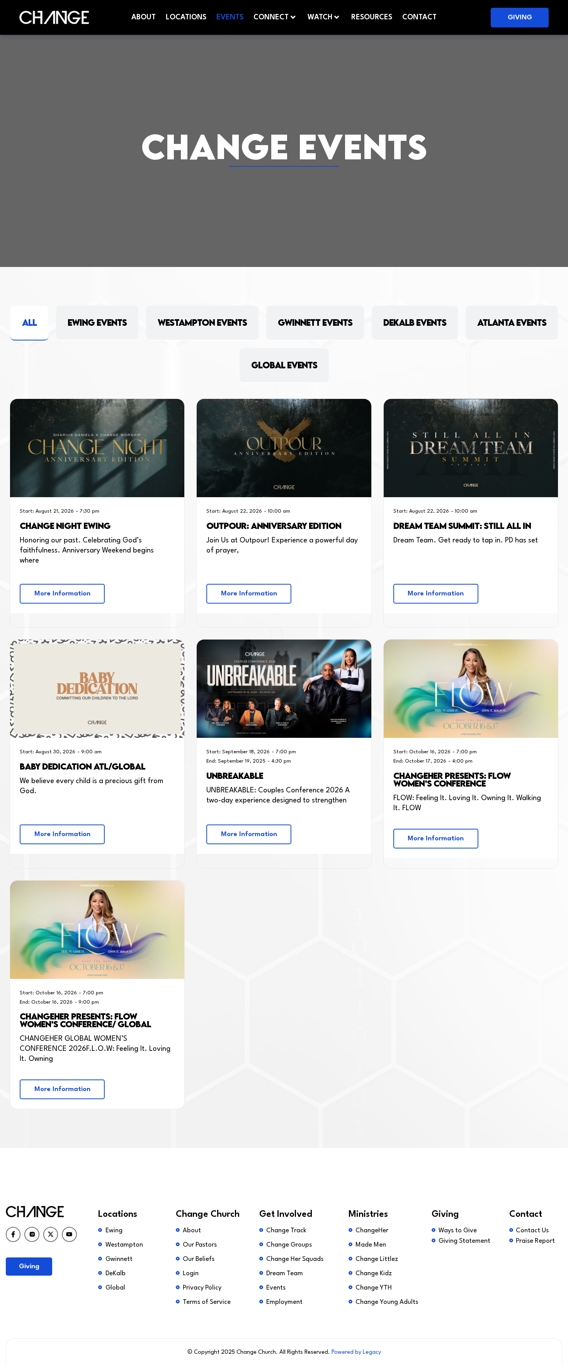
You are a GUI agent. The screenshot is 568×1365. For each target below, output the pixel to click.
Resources (371, 17)
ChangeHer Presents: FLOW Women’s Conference (452, 779)
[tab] (29, 323)
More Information (62, 593)
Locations (186, 17)
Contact (419, 17)
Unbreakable (234, 775)
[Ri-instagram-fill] (31, 1234)
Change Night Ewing (65, 525)
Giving (520, 17)
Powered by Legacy (356, 1352)
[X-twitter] (50, 1234)
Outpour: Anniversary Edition (273, 525)
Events (229, 17)
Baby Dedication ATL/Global (82, 766)
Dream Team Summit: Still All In (462, 525)
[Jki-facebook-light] (13, 1234)
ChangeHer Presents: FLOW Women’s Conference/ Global (85, 1020)
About (143, 17)
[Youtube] (69, 1234)
